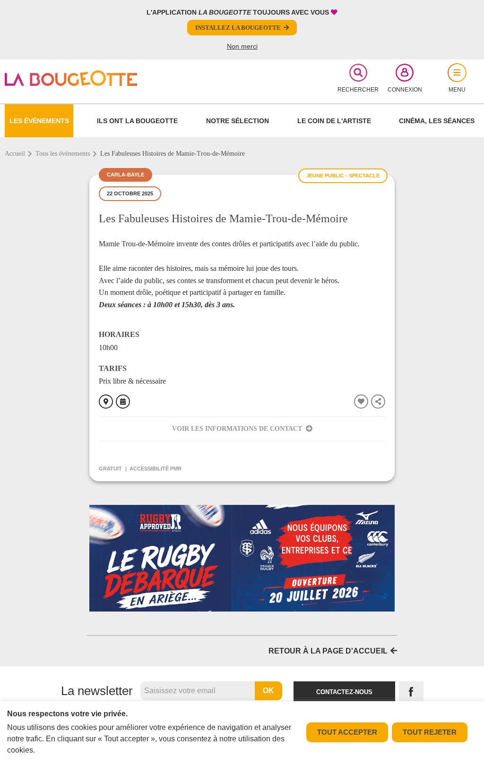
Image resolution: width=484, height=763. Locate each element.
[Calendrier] (123, 401)
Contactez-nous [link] (344, 692)
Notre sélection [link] (237, 121)
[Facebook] (411, 692)
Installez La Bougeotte (238, 27)
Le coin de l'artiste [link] (334, 121)
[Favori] (361, 401)
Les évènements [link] (39, 121)
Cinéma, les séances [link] (437, 121)
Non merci (242, 46)
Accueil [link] (15, 153)
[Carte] (106, 401)
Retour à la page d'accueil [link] (328, 651)
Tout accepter (347, 732)
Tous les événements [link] (62, 153)
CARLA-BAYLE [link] (125, 174)
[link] (82, 78)
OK (268, 691)
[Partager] (378, 401)
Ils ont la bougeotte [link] (137, 121)
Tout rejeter (430, 732)
